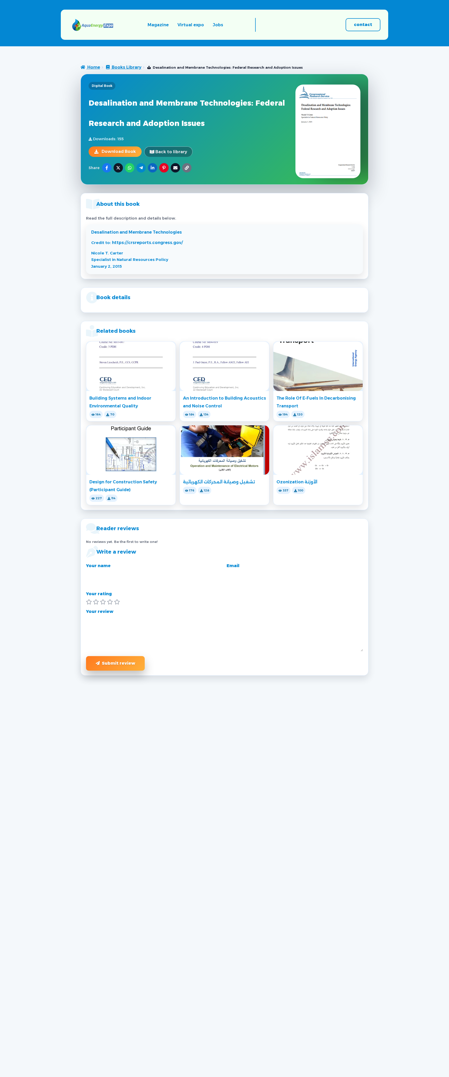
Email (233, 565)
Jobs (218, 24)
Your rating (99, 593)
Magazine (158, 24)
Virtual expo (190, 24)
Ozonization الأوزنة (296, 481)
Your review (99, 611)
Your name (98, 565)
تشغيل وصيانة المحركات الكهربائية (219, 481)
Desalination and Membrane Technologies (136, 232)
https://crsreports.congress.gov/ (147, 242)
